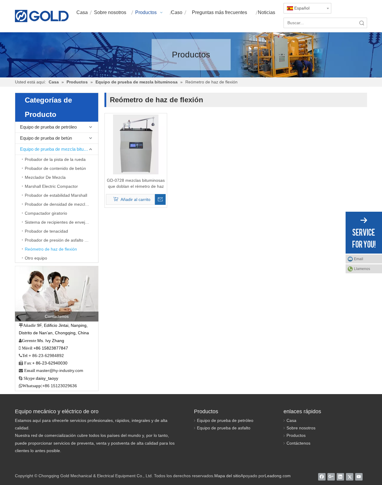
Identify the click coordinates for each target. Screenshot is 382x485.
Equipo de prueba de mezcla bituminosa (59, 149)
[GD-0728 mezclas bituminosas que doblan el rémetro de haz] (136, 144)
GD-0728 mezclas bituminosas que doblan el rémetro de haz (136, 183)
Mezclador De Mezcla (45, 177)
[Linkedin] (340, 477)
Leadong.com (278, 475)
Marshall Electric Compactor (51, 186)
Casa (291, 420)
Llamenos (362, 269)
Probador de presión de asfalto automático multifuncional (61, 240)
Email (358, 259)
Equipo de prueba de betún (46, 138)
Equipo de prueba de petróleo (48, 126)
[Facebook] (322, 477)
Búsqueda (362, 23)
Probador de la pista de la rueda (55, 159)
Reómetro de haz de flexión (51, 249)
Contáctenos (298, 443)
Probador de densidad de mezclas (57, 204)
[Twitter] (349, 477)
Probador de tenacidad (46, 231)
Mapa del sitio (227, 475)
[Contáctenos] (56, 293)
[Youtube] (359, 477)
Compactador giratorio (46, 213)
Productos (296, 435)
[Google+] (331, 477)
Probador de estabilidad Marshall (56, 195)
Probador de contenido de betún (55, 168)
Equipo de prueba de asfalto (223, 427)
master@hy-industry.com (59, 370)
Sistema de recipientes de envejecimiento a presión (61, 222)
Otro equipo (36, 258)
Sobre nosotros (300, 427)
